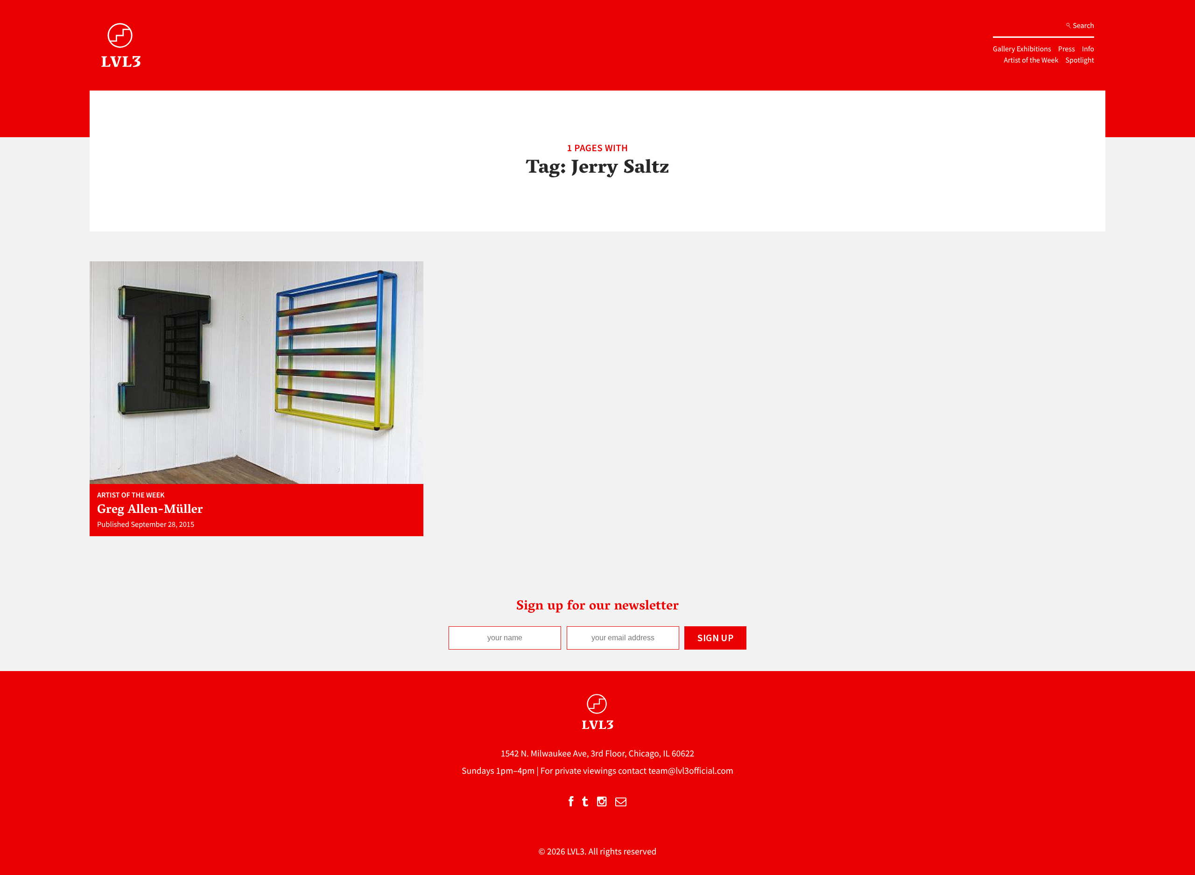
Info (1088, 49)
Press (1066, 49)
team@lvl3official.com (690, 771)
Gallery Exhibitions (1022, 49)
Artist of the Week (1031, 60)
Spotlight (1080, 60)
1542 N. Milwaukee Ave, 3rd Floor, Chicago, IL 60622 (598, 753)
